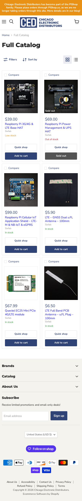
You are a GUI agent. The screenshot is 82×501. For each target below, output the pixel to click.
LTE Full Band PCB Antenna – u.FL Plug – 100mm (59, 314)
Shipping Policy (45, 486)
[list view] (76, 59)
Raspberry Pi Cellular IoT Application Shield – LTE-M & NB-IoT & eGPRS (21, 221)
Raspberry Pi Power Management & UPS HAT (58, 127)
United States (39, 434)
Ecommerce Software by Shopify (41, 494)
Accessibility (28, 482)
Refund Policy (24, 486)
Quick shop (20, 147)
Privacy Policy (63, 482)
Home (6, 35)
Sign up (59, 416)
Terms (61, 486)
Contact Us (45, 482)
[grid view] (67, 59)
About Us (12, 482)
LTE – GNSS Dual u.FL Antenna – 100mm (59, 219)
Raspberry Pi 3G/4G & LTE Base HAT (19, 126)
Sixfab (8, 131)
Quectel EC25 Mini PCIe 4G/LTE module (20, 312)
